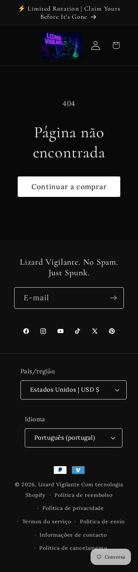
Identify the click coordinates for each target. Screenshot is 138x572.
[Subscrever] (113, 298)
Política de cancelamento (73, 548)
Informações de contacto (73, 535)
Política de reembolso (83, 495)
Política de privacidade (73, 508)
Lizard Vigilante (59, 484)
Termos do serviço (46, 521)
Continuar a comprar (69, 186)
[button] (116, 45)
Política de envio (102, 521)
